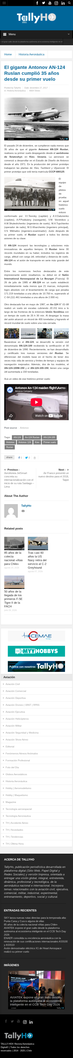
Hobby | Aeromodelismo (18, 788)
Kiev (37, 442)
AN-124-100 (49, 437)
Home (8, 54)
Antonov (10, 442)
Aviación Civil (13, 684)
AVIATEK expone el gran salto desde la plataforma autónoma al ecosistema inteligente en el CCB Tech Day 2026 (35, 931)
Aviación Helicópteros (17, 718)
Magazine (11, 802)
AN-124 (17, 437)
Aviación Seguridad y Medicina (22, 732)
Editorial (10, 746)
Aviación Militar (14, 725)
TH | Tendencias (14, 836)
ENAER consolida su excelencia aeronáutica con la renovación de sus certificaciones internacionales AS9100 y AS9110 (36, 941)
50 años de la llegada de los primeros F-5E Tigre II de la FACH (13, 599)
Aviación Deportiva (16, 698)
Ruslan (9, 447)
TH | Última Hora (15, 843)
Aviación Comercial (16, 691)
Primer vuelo (49, 442)
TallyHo (17, 88)
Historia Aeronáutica (31, 54)
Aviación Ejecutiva (15, 711)
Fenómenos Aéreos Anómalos (22, 753)
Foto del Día (12, 767)
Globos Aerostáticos (16, 774)
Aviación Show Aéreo (17, 739)
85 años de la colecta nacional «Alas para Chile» (30, 924)
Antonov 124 (25, 442)
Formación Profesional (18, 760)
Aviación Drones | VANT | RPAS (22, 705)
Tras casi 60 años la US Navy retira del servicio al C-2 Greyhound (37, 560)
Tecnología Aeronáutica (18, 816)
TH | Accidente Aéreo (17, 823)
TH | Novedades (14, 829)
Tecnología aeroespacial (19, 809)
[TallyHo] (36, 18)
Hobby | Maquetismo (17, 795)
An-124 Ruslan (32, 437)
